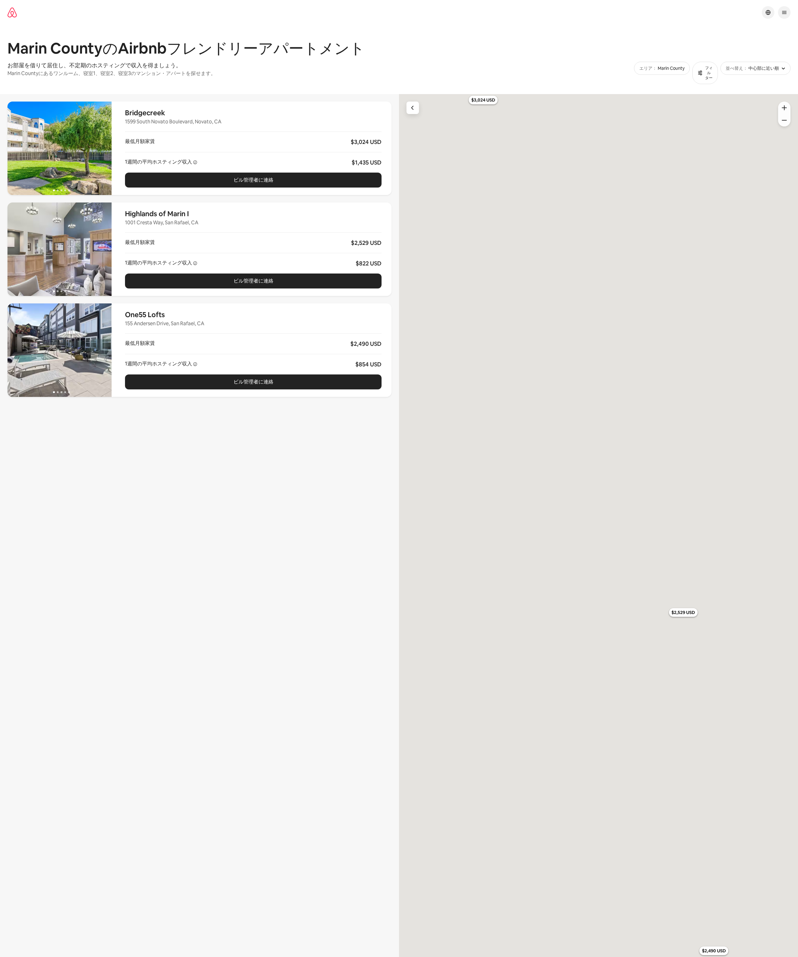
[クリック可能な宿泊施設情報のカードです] (253, 148)
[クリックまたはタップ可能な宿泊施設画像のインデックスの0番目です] (59, 148)
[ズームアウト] (784, 120)
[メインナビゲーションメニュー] (784, 12)
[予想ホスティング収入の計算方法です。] (195, 162)
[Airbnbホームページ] (12, 12)
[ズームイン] (784, 108)
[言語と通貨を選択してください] (768, 12)
